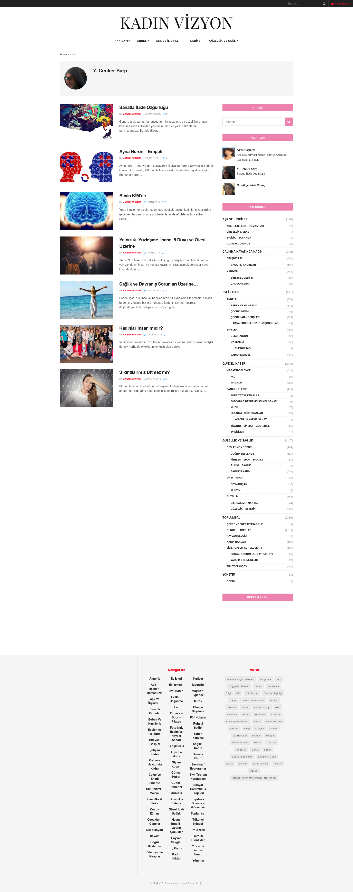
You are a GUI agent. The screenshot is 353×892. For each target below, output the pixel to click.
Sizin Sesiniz (260, 763)
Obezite (271, 742)
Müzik (234, 407)
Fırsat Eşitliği (262, 707)
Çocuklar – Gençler (245, 317)
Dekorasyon (239, 336)
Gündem (232, 714)
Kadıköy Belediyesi (237, 721)
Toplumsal (231, 517)
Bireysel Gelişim (242, 277)
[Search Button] (323, 3)
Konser (273, 728)
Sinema (243, 763)
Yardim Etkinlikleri (244, 560)
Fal (233, 376)
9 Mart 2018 (152, 202)
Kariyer (196, 41)
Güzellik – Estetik (243, 508)
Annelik (143, 41)
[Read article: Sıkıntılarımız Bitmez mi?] (86, 388)
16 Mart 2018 (153, 157)
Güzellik (233, 496)
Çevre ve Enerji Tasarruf (245, 524)
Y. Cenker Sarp (132, 113)
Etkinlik (232, 707)
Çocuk (254, 770)
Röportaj (241, 749)
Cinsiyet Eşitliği (273, 693)
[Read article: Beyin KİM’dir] (86, 211)
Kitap (247, 728)
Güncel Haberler (239, 530)
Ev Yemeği (237, 342)
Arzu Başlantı (246, 149)
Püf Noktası (243, 348)
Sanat (255, 749)
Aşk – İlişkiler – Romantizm (245, 226)
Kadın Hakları (236, 541)
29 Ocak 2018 (153, 290)
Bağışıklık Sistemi (239, 686)
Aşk (279, 679)
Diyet (233, 700)
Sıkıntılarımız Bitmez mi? (144, 372)
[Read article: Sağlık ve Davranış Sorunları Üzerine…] (86, 300)
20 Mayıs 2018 (153, 113)
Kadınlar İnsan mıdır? (141, 328)
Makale (256, 735)
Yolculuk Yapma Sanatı (251, 419)
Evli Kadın (230, 292)
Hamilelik (260, 714)
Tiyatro (278, 763)
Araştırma (265, 679)
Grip (277, 707)
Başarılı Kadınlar (243, 265)
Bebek (258, 686)
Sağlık (267, 749)
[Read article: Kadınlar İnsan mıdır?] (86, 344)
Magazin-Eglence (239, 370)
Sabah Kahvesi (241, 354)
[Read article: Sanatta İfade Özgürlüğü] (86, 123)
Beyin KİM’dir (132, 195)
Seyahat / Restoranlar (247, 413)
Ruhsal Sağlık (241, 465)
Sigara (229, 763)
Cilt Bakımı (252, 693)
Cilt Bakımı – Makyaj (244, 503)
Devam (231, 581)
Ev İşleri (232, 329)
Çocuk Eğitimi (240, 311)
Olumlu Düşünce (238, 243)
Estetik (274, 700)
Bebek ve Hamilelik (244, 305)
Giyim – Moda (235, 477)
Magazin (236, 382)
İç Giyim (235, 490)
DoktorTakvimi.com (252, 700)
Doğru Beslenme (242, 453)
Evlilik (245, 707)
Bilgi (228, 693)
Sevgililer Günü (267, 756)
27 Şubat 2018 (153, 334)
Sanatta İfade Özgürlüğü (143, 107)
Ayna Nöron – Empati (140, 151)
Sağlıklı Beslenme (242, 756)
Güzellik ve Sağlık (224, 41)
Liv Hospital (240, 735)
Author (73, 54)
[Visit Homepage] (176, 21)
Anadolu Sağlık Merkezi (240, 679)
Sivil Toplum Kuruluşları (244, 547)
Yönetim (228, 574)
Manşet (270, 735)
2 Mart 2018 (152, 252)
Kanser (234, 728)
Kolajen (259, 728)
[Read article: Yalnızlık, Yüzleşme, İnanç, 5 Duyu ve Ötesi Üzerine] (86, 255)
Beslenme (273, 686)
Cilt (238, 693)
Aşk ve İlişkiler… (169, 41)
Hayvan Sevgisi (237, 536)
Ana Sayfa (123, 41)
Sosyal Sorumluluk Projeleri (252, 554)
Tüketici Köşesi (237, 566)
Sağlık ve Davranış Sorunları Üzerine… (158, 283)
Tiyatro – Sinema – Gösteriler (251, 426)
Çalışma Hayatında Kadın (242, 251)
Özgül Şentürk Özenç (251, 185)
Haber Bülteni (342, 3)
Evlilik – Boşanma (239, 237)
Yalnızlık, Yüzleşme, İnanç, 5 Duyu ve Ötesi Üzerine (162, 242)
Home (63, 54)
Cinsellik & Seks (238, 231)
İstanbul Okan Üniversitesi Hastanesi (254, 777)
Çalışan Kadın (240, 283)
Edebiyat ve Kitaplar (245, 395)
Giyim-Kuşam (239, 484)
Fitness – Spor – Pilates (247, 459)
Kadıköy (276, 714)
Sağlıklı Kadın (240, 471)
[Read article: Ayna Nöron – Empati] (86, 167)
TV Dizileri (237, 432)
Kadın (257, 721)
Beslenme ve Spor (239, 447)
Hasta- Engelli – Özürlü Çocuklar (255, 323)
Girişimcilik (234, 258)
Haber (246, 714)
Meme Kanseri (240, 742)
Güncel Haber (233, 363)
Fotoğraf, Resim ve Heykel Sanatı (254, 401)
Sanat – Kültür (237, 389)
